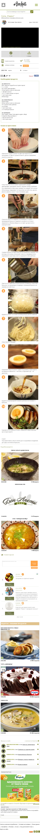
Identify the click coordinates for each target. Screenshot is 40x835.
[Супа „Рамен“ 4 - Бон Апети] (23, 239)
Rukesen (18, 603)
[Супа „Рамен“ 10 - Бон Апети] (23, 417)
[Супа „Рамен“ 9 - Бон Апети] (23, 387)
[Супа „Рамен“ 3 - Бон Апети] (23, 206)
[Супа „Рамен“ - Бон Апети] (23, 140)
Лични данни (35, 824)
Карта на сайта (4, 829)
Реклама (11, 827)
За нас (17, 827)
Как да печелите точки (26, 827)
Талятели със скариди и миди (26, 749)
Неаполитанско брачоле (25, 754)
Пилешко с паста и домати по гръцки (20, 760)
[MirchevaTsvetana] (3, 746)
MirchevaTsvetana (12, 744)
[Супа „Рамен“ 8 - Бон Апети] (23, 356)
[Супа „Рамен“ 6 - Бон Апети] (23, 301)
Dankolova (10, 749)
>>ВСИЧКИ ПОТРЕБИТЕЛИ (31, 741)
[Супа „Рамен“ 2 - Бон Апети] (23, 171)
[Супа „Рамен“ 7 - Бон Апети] (23, 329)
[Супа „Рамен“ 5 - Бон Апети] (23, 270)
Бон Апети (18, 22)
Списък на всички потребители (8, 824)
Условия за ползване (24, 824)
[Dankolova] (3, 751)
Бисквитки (4, 827)
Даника (18, 574)
